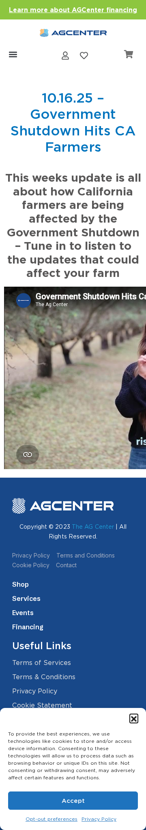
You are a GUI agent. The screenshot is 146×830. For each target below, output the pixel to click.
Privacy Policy (99, 819)
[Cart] (128, 54)
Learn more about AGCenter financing (73, 10)
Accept (73, 800)
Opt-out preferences (51, 819)
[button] (134, 718)
